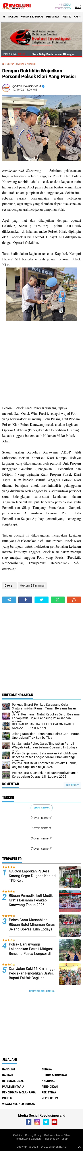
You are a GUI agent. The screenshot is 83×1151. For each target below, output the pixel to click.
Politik (66, 16)
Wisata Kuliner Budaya (18, 1104)
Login (65, 1138)
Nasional (48, 1081)
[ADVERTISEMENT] (41, 49)
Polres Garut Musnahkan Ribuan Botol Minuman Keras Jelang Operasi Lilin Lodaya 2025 (32, 927)
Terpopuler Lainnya (41, 991)
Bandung (8, 1069)
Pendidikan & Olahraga (19, 1092)
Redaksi (17, 1135)
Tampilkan (71, 784)
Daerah (13, 16)
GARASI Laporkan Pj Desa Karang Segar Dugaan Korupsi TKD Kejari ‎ (32, 876)
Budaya (47, 1069)
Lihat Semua (41, 807)
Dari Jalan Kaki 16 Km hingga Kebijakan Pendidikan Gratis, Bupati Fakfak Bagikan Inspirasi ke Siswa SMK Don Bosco (32, 978)
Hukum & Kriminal (32, 16)
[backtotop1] (79, 1147)
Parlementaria (13, 1086)
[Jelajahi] (78, 6)
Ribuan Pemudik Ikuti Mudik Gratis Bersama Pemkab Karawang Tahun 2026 (31, 900)
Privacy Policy (33, 1135)
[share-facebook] (25, 600)
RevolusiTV (50, 1098)
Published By (51, 1138)
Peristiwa (52, 16)
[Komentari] (74, 600)
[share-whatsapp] (58, 600)
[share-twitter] (41, 600)
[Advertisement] (41, 363)
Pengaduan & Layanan (28, 1138)
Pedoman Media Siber (57, 1135)
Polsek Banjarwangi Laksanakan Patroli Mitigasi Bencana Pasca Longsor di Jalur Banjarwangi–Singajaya (32, 951)
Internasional (13, 1081)
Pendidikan (50, 1086)
